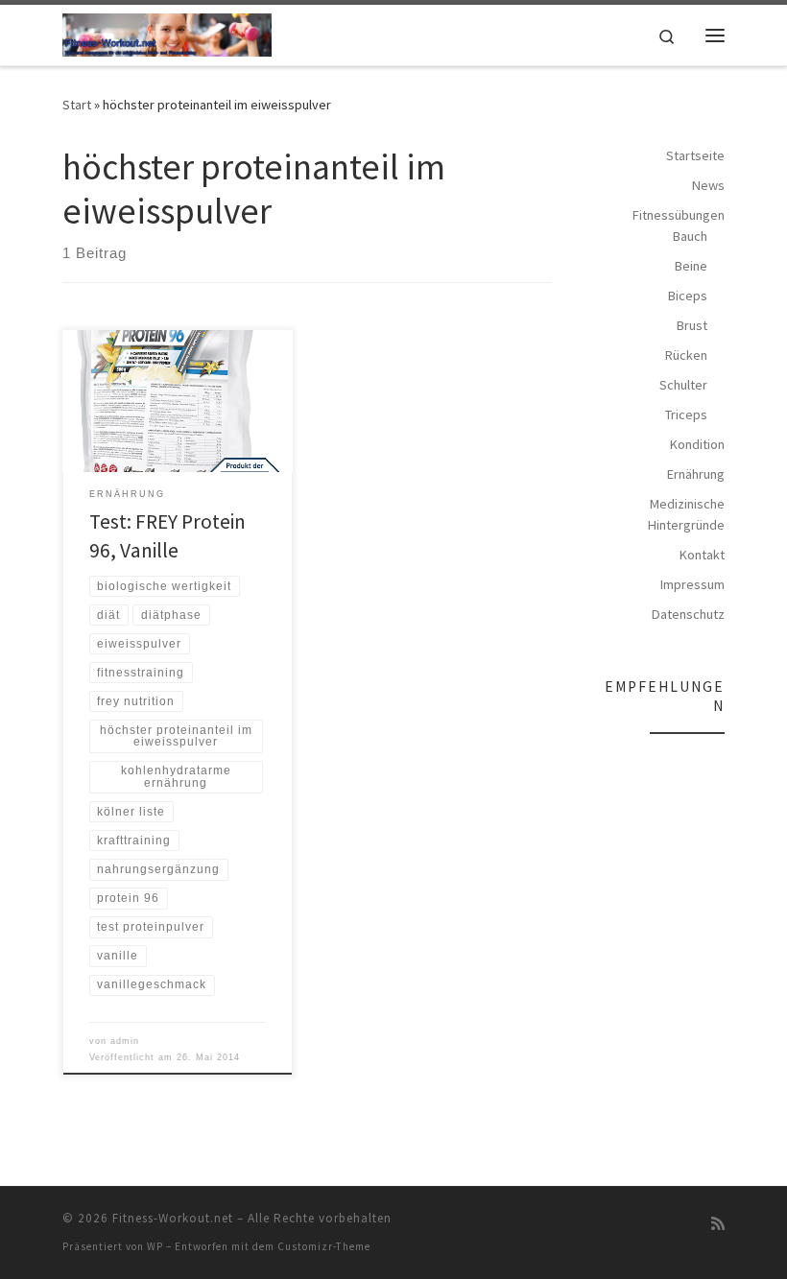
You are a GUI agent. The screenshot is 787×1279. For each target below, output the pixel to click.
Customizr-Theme (323, 1246)
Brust (692, 325)
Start (76, 104)
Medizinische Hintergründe (686, 514)
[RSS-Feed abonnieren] (718, 1224)
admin (124, 1041)
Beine (691, 265)
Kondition (697, 444)
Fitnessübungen (678, 215)
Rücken (686, 355)
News (708, 185)
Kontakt (702, 554)
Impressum (692, 584)
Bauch (690, 236)
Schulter (683, 384)
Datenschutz (688, 614)
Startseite (695, 155)
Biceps (687, 295)
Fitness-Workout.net (172, 1218)
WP (155, 1246)
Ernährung (696, 474)
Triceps (686, 414)
